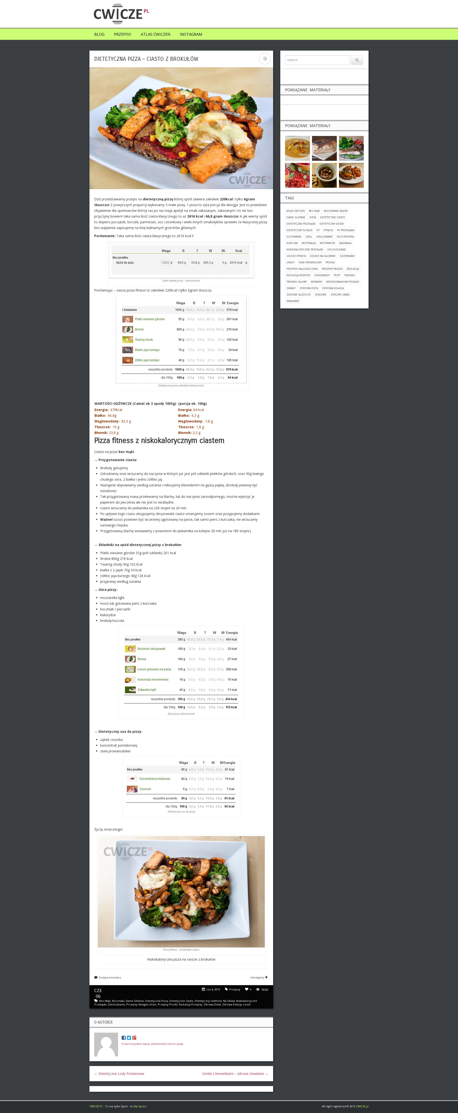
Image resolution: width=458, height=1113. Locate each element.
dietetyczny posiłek (299, 230)
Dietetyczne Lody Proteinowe (119, 1073)
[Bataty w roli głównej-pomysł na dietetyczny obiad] (351, 175)
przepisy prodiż (167, 1004)
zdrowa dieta (212, 1004)
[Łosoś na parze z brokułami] (351, 148)
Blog (99, 34)
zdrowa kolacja (232, 1004)
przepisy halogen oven (141, 1004)
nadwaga (345, 243)
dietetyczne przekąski (301, 223)
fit (318, 230)
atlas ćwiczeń (295, 211)
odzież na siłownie (323, 256)
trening (349, 275)
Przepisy (122, 34)
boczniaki (118, 1001)
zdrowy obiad (340, 294)
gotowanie (294, 236)
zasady (291, 288)
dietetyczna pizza (156, 1001)
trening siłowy (296, 281)
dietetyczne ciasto (181, 1001)
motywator (327, 243)
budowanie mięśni (336, 211)
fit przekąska (345, 230)
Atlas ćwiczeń (155, 34)
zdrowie (321, 294)
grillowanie (324, 236)
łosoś (246, 1004)
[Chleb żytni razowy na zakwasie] (324, 148)
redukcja (353, 268)
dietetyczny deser (332, 223)
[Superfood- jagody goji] (297, 175)
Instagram (191, 34)
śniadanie (292, 301)
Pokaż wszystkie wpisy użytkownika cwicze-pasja (152, 1043)
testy (337, 275)
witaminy (316, 281)
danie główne (135, 1001)
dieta (312, 217)
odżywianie (347, 256)
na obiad (229, 1001)
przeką (330, 262)
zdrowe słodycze (298, 294)
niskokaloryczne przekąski (304, 249)
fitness (328, 230)
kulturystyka (345, 236)
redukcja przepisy (190, 1004)
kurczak (292, 243)
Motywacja (309, 243)
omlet (290, 262)
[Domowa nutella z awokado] (324, 175)
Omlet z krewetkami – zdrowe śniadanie (235, 1073)
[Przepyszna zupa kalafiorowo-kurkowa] (297, 148)
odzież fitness (296, 256)
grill (309, 236)
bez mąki (105, 1001)
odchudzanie (116, 1004)
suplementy (322, 275)
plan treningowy (310, 262)
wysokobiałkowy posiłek (342, 281)
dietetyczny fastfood (208, 1001)
